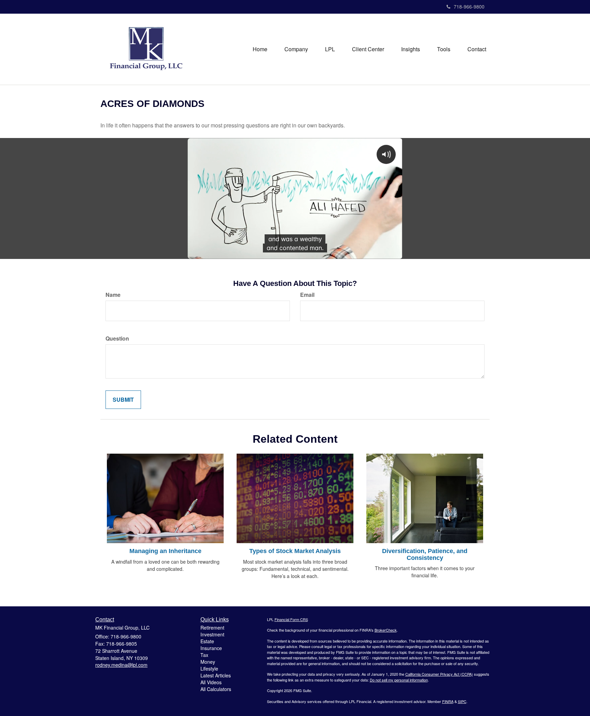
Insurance (211, 648)
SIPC (462, 701)
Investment (212, 634)
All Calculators (215, 689)
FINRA (447, 701)
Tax (204, 654)
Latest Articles (215, 675)
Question (117, 338)
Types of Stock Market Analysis (295, 551)
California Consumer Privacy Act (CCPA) (439, 674)
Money (207, 661)
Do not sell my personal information (399, 680)
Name (113, 295)
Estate (207, 641)
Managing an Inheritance (165, 551)
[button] (296, 49)
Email (307, 295)
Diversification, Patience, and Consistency (424, 554)
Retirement (212, 627)
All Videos (211, 682)
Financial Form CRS (291, 619)
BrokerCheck (386, 630)
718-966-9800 (469, 6)
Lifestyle (209, 668)
